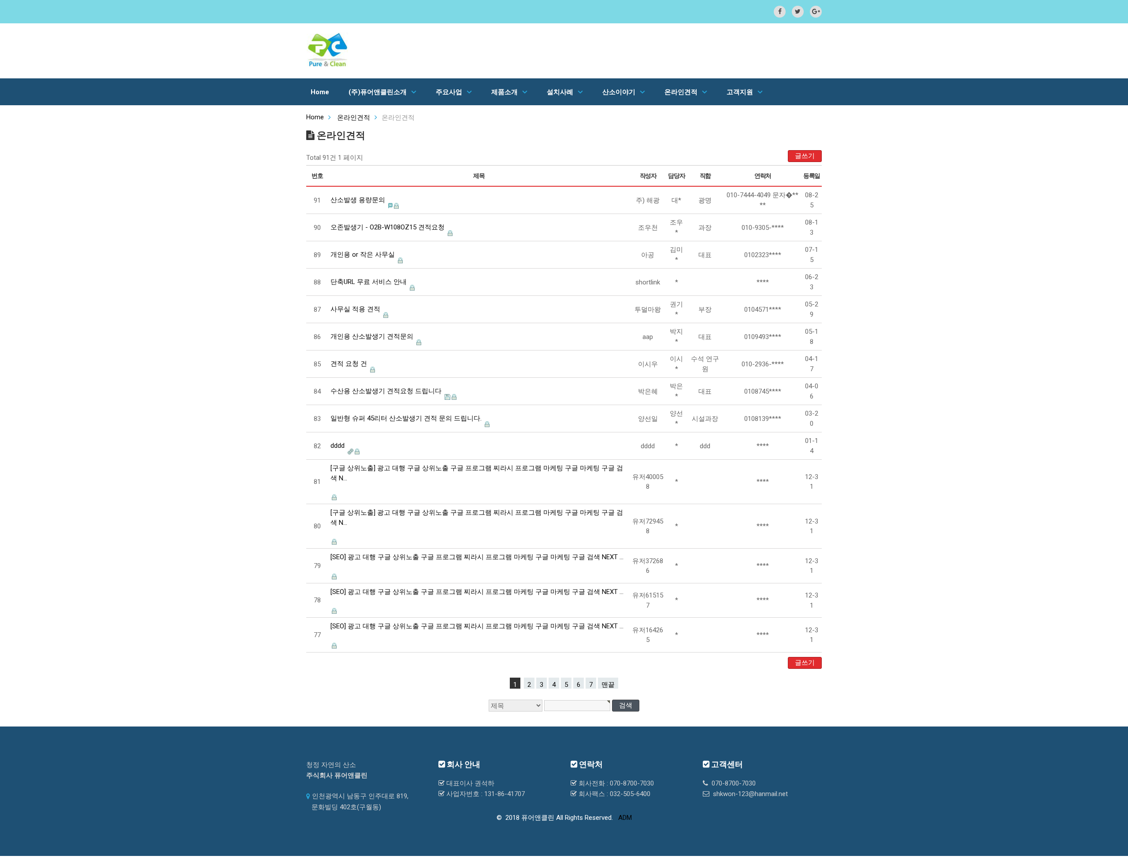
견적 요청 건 (348, 364)
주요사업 (449, 92)
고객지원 (740, 92)
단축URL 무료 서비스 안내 (368, 282)
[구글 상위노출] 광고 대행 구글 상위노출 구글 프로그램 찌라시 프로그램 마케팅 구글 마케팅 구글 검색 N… (476, 473)
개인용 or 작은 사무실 (362, 254)
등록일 (811, 175)
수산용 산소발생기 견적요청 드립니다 (386, 391)
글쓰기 (805, 156)
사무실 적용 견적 (355, 309)
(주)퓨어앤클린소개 (378, 92)
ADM (625, 818)
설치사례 (560, 92)
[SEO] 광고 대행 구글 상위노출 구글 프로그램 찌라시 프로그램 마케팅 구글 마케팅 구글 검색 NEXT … (476, 557)
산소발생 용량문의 (357, 200)
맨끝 (608, 685)
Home (320, 92)
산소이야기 (618, 92)
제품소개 (504, 92)
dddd (337, 446)
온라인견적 (681, 92)
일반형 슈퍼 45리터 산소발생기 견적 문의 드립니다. (406, 418)
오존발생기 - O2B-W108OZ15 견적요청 (387, 227)
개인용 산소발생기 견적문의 (371, 336)
